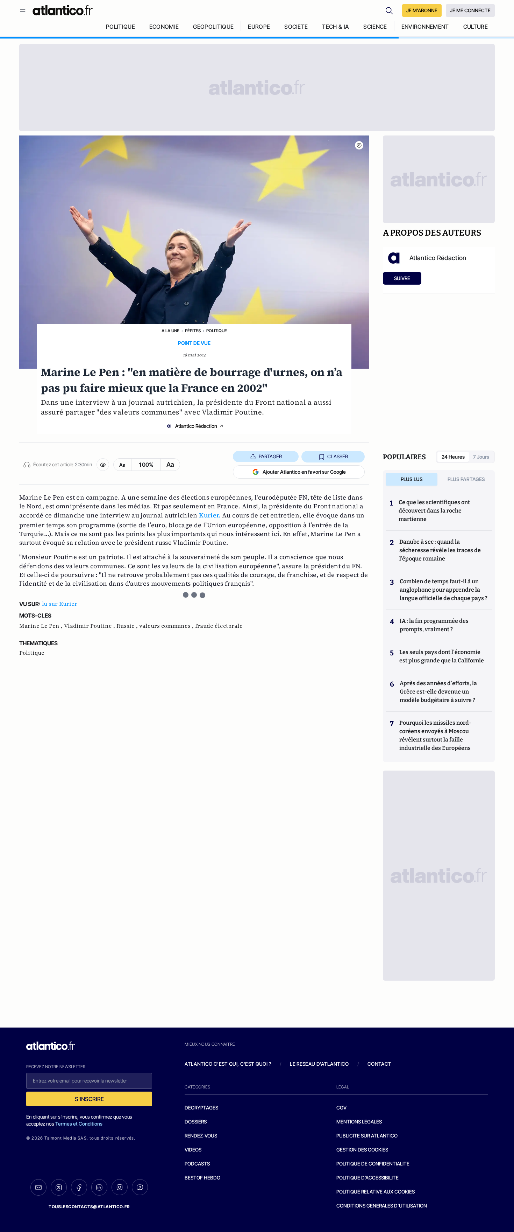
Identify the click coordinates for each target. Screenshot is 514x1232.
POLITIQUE (120, 26)
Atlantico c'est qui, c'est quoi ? (228, 1064)
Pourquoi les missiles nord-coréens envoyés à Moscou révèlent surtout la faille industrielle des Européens (435, 735)
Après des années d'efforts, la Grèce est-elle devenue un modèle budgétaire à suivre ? (438, 691)
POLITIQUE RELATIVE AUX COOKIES (375, 1192)
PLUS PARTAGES (466, 479)
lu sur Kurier (59, 604)
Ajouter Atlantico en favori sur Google (304, 472)
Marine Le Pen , (41, 626)
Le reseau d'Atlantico (319, 1064)
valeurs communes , (167, 626)
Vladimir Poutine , (90, 626)
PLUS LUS (412, 479)
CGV (341, 1108)
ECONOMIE (164, 26)
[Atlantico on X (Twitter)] (59, 1187)
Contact (379, 1064)
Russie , (127, 626)
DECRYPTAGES (201, 1108)
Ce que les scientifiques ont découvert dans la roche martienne (434, 510)
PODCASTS (197, 1164)
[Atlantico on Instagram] (120, 1187)
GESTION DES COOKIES (362, 1150)
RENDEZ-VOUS (201, 1136)
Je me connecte (470, 10)
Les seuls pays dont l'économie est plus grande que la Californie (441, 656)
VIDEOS (193, 1150)
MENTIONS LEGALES (359, 1122)
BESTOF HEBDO (202, 1178)
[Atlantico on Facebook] (79, 1187)
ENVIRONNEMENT (425, 26)
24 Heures (453, 457)
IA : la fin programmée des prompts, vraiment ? (434, 625)
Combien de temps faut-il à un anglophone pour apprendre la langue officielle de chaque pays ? (443, 589)
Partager (270, 456)
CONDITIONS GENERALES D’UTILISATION (381, 1206)
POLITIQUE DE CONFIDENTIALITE (372, 1164)
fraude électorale (219, 626)
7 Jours (481, 457)
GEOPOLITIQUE (213, 26)
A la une (170, 330)
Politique (216, 330)
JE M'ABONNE (421, 10)
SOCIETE (296, 26)
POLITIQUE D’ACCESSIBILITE (367, 1178)
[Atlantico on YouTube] (140, 1187)
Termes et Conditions (78, 1124)
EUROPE (259, 26)
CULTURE (475, 26)
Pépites (193, 330)
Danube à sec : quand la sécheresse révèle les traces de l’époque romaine (440, 550)
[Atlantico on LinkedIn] (99, 1187)
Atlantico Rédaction (196, 426)
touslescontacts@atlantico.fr (89, 1206)
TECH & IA (335, 26)
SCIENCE (375, 26)
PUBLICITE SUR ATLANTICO (367, 1136)
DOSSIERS (196, 1122)
